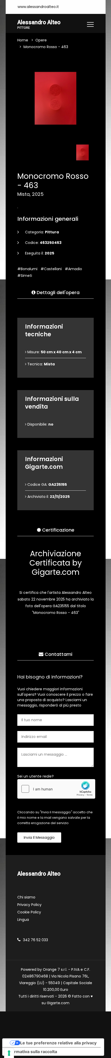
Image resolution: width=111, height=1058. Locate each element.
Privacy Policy (29, 904)
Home (22, 40)
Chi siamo (26, 897)
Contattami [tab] (57, 654)
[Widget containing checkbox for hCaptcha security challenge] (56, 789)
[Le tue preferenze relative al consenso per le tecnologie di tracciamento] (9, 1053)
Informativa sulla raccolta (31, 1051)
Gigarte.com (58, 1003)
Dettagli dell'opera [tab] (57, 292)
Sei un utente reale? (35, 776)
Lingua (23, 919)
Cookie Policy (29, 912)
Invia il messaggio (39, 837)
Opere (41, 40)
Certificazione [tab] (57, 530)
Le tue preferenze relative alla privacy (58, 1042)
